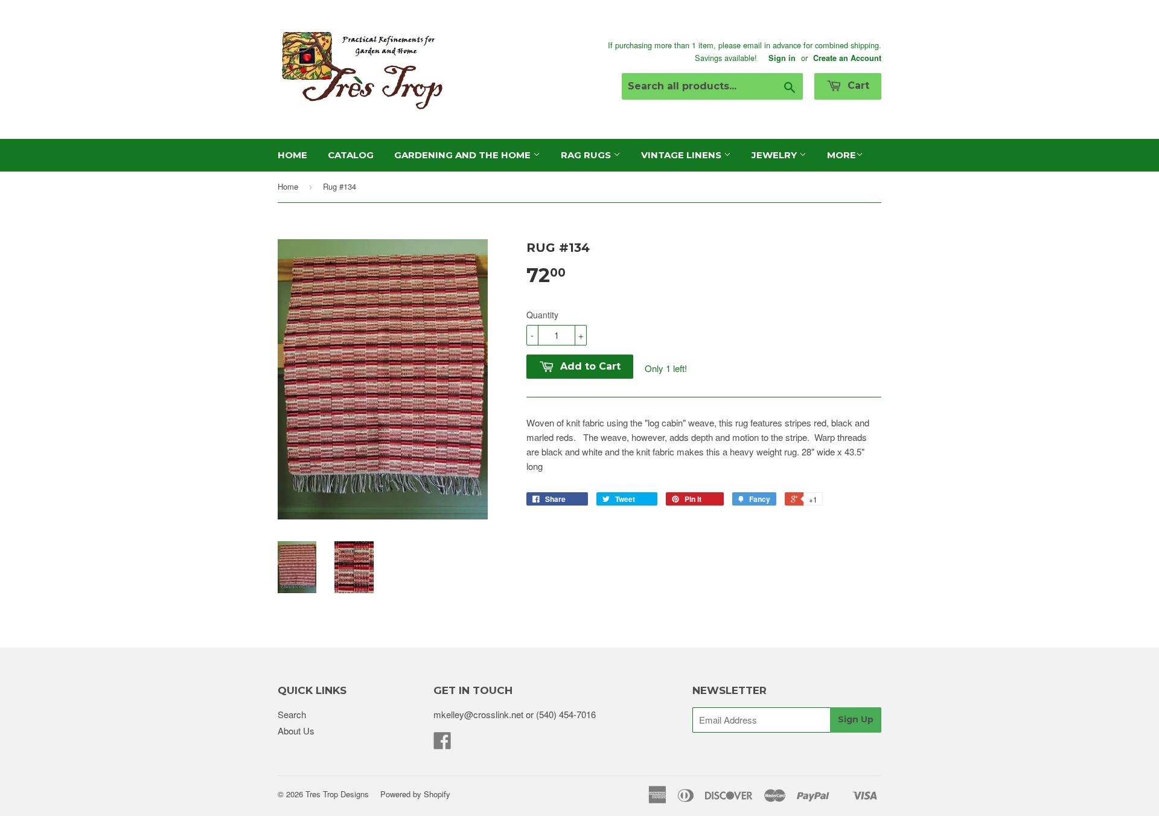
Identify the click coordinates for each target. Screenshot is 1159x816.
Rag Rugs (587, 155)
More (841, 155)
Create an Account (847, 58)
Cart (857, 85)
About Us (296, 730)
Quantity (542, 315)
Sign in (782, 58)
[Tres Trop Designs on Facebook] (442, 743)
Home (292, 155)
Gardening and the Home (463, 155)
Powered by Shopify (415, 794)
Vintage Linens (682, 155)
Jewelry (775, 155)
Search (292, 714)
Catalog (351, 155)
